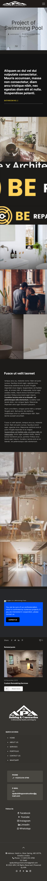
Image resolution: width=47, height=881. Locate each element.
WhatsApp (25, 828)
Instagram (25, 820)
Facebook (25, 813)
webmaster (14, 34)
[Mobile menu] (43, 4)
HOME (12, 738)
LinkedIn (25, 824)
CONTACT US (15, 756)
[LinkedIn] (27, 871)
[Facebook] (20, 871)
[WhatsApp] (16, 871)
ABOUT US (14, 742)
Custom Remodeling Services (16, 683)
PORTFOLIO (14, 751)
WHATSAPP (14, 760)
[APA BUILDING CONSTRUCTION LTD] (14, 4)
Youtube (25, 817)
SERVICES (13, 747)
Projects (25, 36)
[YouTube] (23, 871)
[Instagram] (30, 871)
